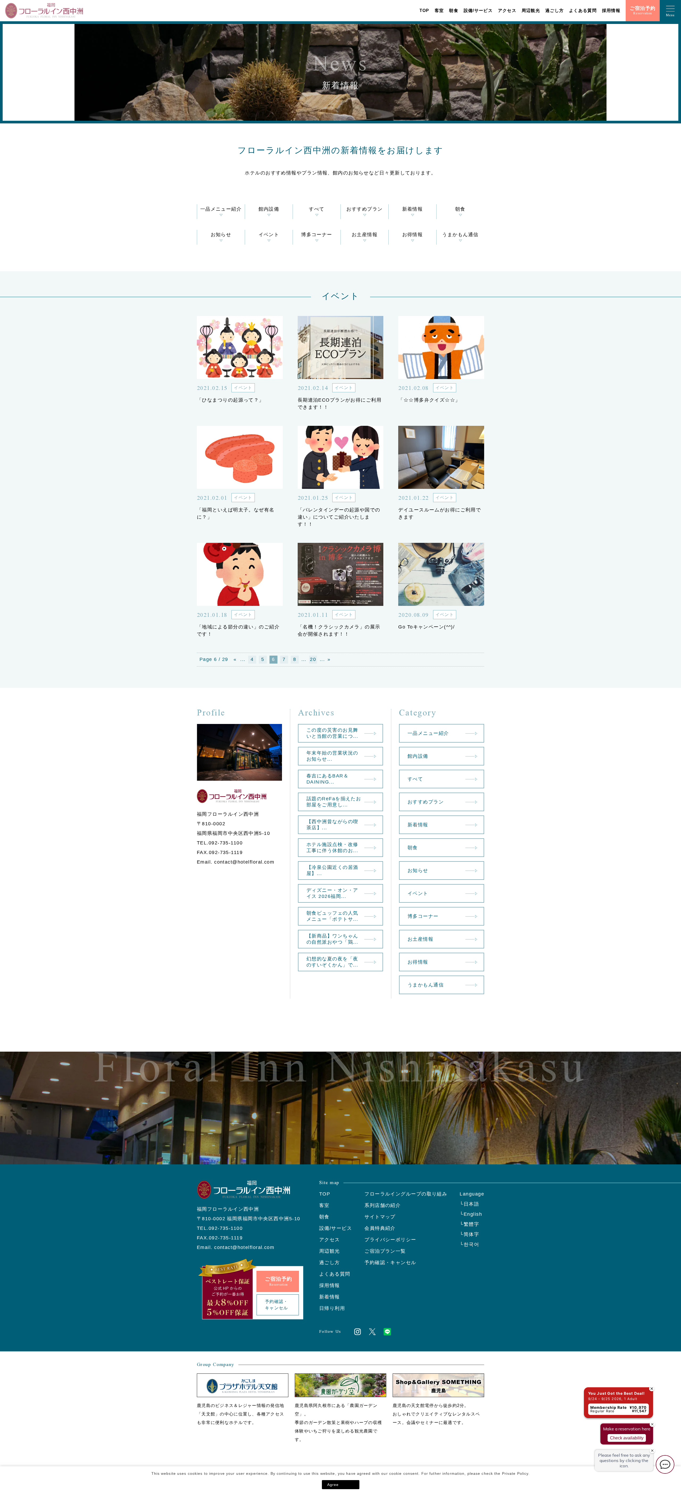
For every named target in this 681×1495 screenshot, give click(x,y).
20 (313, 659)
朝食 (453, 10)
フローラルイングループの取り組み (405, 1194)
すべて (316, 209)
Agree (333, 1484)
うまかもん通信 (460, 234)
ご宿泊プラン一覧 (385, 1251)
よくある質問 (583, 10)
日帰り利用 (332, 1308)
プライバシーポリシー (390, 1239)
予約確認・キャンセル (390, 1262)
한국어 (471, 1244)
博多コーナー (316, 234)
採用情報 (611, 10)
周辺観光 (531, 10)
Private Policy (515, 1473)
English (473, 1214)
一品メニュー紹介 (221, 209)
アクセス (507, 10)
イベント (269, 234)
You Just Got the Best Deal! (616, 1393)
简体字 (471, 1234)
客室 (439, 10)
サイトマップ (380, 1216)
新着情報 (412, 209)
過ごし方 (554, 10)
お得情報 (412, 234)
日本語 (471, 1204)
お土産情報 (364, 234)
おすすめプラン (364, 209)
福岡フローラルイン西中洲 (44, 10)
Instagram (357, 1331)
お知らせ (221, 234)
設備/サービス (478, 10)
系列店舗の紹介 (382, 1205)
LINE (387, 1331)
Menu (670, 15)
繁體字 (471, 1224)
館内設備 (269, 209)
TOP (424, 10)
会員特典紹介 (380, 1228)
